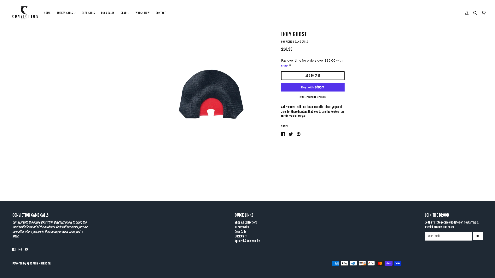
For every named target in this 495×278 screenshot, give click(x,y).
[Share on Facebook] (283, 134)
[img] (14, 249)
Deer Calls (240, 232)
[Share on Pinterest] (298, 134)
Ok (478, 236)
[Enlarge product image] (211, 94)
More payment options (313, 96)
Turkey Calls (242, 227)
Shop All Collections (246, 222)
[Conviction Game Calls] (25, 13)
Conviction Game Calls (294, 41)
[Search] (475, 12)
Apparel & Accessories (247, 241)
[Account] (467, 12)
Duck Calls (241, 236)
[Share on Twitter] (291, 134)
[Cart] (484, 13)
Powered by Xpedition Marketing (31, 263)
